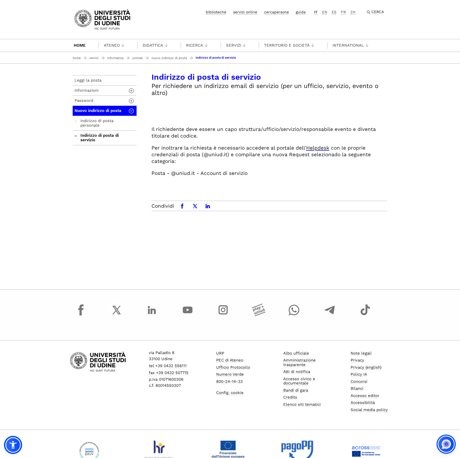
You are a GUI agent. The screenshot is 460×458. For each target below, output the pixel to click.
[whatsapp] (294, 315)
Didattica (153, 45)
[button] (13, 445)
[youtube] (187, 315)
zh (352, 12)
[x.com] (116, 315)
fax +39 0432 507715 (168, 372)
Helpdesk (317, 148)
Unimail (137, 58)
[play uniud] (258, 315)
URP (220, 353)
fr (343, 12)
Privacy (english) (366, 367)
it (316, 12)
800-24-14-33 (229, 381)
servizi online (245, 12)
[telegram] (330, 315)
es (334, 12)
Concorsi (359, 381)
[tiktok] (365, 315)
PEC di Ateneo (229, 360)
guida (301, 12)
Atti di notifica (296, 371)
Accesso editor (365, 395)
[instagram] (223, 315)
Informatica (115, 58)
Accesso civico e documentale (299, 381)
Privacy (357, 360)
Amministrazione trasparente (299, 362)
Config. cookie (230, 392)
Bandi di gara (295, 390)
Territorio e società (287, 45)
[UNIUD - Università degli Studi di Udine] (102, 19)
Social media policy (369, 409)
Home (80, 45)
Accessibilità (363, 402)
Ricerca (194, 45)
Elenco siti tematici (302, 404)
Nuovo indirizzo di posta (169, 58)
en (324, 12)
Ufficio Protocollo (233, 367)
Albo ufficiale (296, 353)
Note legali (361, 353)
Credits (290, 397)
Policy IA (359, 374)
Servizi (233, 45)
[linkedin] (152, 315)
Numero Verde (230, 374)
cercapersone (276, 12)
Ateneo (112, 45)
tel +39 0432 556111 (168, 365)
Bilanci (357, 388)
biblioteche (216, 12)
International (348, 45)
